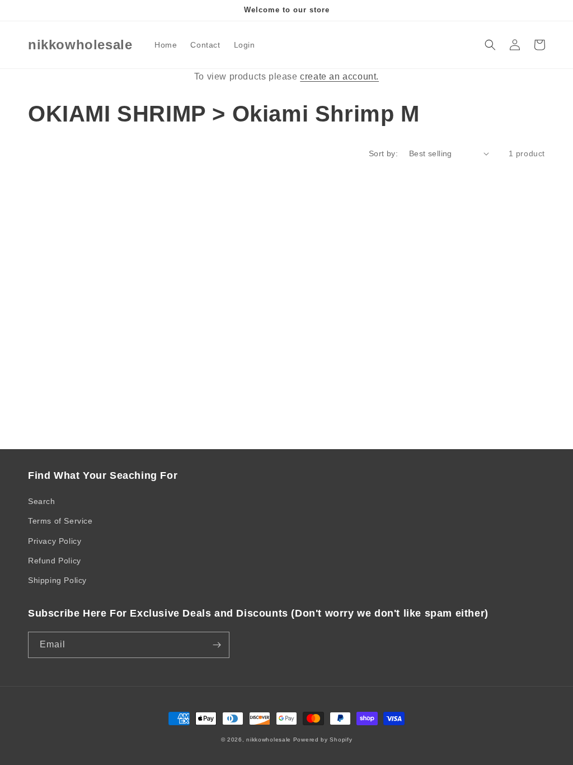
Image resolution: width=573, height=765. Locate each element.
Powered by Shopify (323, 739)
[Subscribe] (216, 645)
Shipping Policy (57, 580)
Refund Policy (54, 560)
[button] (490, 44)
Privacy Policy (54, 541)
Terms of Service (60, 520)
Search (41, 501)
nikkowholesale (268, 739)
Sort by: (383, 153)
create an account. (339, 76)
